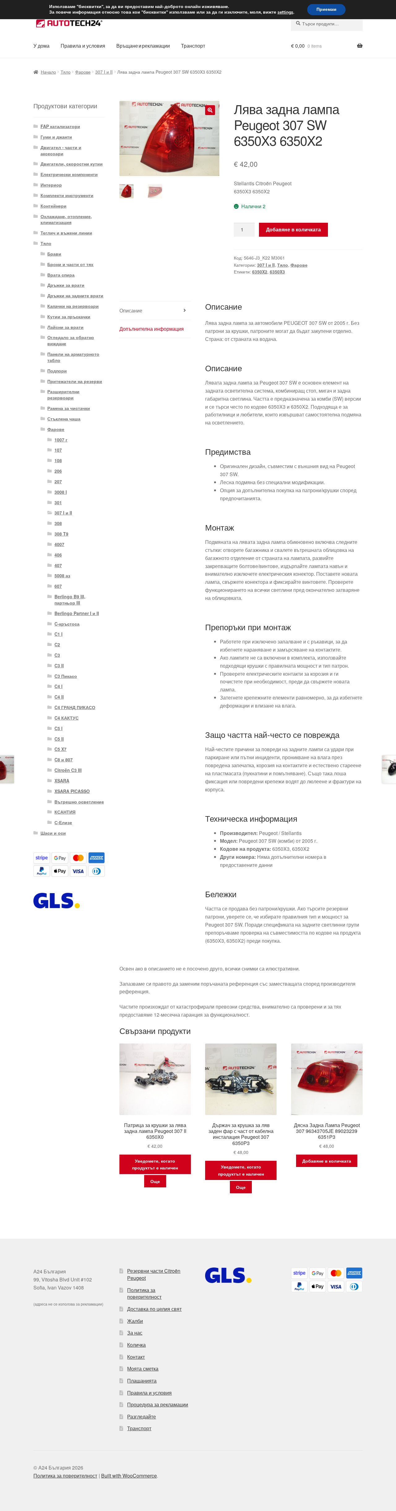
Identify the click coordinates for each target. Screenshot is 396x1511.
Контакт (136, 1356)
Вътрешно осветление (79, 802)
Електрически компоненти (69, 174)
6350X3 (277, 272)
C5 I (58, 728)
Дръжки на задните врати (75, 295)
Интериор (51, 185)
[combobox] (327, 23)
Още (155, 1181)
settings (285, 12)
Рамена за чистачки (68, 408)
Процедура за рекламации (157, 1404)
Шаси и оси (53, 833)
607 (58, 586)
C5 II (59, 739)
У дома (41, 45)
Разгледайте (141, 1416)
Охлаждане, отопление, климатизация (66, 219)
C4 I (58, 686)
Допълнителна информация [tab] (151, 328)
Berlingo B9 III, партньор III (69, 599)
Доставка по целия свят (154, 1308)
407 (58, 565)
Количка (136, 1344)
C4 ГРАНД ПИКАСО (74, 707)
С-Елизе (63, 822)
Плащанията (142, 1380)
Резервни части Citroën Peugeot (153, 1274)
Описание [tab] (130, 310)
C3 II (59, 665)
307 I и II (104, 72)
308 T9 (61, 534)
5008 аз (62, 575)
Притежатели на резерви (74, 381)
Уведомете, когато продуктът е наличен (155, 1164)
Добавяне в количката (293, 229)
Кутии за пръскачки (68, 316)
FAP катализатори (60, 126)
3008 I (60, 492)
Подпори (57, 371)
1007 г (60, 440)
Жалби (135, 1320)
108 (58, 460)
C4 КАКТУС (66, 718)
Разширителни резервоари (63, 394)
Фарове (83, 72)
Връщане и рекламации (143, 45)
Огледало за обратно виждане (70, 340)
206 (58, 471)
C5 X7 (60, 749)
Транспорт (193, 45)
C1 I (58, 634)
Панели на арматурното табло (73, 357)
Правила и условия (83, 45)
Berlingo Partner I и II (76, 613)
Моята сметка (142, 1368)
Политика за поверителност (144, 1293)
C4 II (59, 697)
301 (58, 502)
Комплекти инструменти (67, 195)
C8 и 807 (63, 759)
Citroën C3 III (68, 770)
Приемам (326, 9)
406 (58, 555)
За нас (134, 1332)
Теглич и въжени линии (66, 233)
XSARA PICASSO (72, 791)
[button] (210, 110)
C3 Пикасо (65, 676)
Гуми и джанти (56, 137)
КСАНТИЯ (64, 812)
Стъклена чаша (63, 418)
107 (58, 450)
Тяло (66, 72)
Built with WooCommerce (129, 1475)
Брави (54, 254)
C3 (57, 655)
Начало (48, 72)
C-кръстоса (67, 624)
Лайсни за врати (65, 327)
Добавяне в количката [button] (326, 1161)
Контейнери (54, 206)
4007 (59, 544)
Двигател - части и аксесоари (61, 150)
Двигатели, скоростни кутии (72, 164)
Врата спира (61, 275)
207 (58, 481)
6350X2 (259, 272)
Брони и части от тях (70, 264)
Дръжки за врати (65, 285)
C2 (57, 644)
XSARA (61, 780)
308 (58, 523)
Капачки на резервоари (73, 306)
